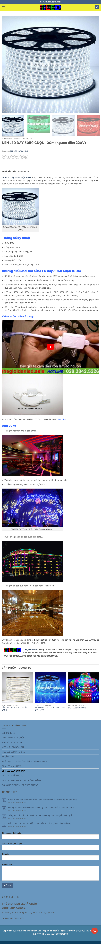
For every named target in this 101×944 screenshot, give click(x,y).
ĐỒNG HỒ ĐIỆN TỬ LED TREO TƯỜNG (20, 785)
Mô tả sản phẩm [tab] (9, 171)
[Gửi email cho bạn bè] (17, 157)
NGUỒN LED (8, 756)
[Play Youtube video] (50, 347)
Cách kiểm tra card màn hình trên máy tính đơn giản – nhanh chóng (39, 823)
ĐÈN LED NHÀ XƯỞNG (12, 775)
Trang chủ (7, 139)
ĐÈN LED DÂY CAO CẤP (23, 139)
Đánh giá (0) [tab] (23, 171)
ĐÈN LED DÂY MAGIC (77, 708)
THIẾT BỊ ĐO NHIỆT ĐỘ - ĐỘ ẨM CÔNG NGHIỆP (24, 761)
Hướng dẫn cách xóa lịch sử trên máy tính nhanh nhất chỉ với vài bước (41, 807)
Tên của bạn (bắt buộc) (12, 833)
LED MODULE (8, 733)
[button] (3, 7)
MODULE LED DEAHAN (13, 747)
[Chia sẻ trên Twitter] (13, 157)
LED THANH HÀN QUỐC (13, 737)
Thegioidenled (30, 649)
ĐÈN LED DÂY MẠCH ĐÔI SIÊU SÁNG (14, 708)
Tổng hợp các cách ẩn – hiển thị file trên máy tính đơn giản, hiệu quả (40, 815)
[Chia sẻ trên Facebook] (9, 157)
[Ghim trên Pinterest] (22, 157)
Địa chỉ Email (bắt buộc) (12, 843)
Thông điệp (7, 864)
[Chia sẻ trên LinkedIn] (26, 157)
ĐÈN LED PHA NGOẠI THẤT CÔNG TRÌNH (21, 780)
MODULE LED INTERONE (13, 752)
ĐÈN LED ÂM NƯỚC (11, 766)
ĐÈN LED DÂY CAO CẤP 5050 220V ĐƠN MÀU (50, 708)
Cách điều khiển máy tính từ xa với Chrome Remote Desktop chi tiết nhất (42, 799)
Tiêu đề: (5, 854)
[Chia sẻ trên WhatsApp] (4, 157)
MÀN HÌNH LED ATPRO (12, 742)
